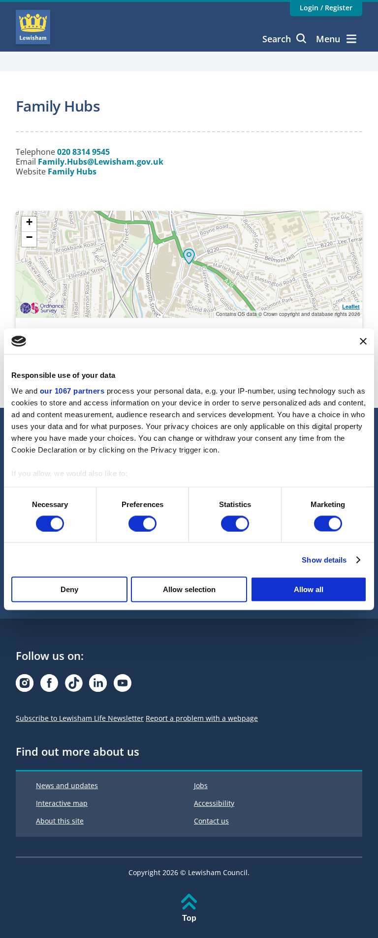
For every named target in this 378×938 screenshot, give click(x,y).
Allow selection (189, 589)
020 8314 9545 (83, 151)
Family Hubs (72, 171)
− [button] (29, 237)
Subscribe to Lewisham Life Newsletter (80, 718)
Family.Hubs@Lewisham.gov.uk (100, 161)
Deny (69, 589)
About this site (60, 820)
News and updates (67, 785)
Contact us (211, 820)
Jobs (201, 785)
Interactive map (62, 803)
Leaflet (351, 306)
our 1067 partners (72, 390)
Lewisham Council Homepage (33, 27)
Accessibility (214, 803)
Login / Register (326, 7)
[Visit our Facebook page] (49, 685)
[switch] (142, 523)
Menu (328, 39)
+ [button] (29, 222)
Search (276, 39)
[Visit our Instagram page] (24, 685)
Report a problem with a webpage (202, 718)
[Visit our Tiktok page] (74, 685)
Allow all (308, 589)
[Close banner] (363, 341)
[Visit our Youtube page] (122, 685)
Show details (324, 559)
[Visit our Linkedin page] (98, 685)
